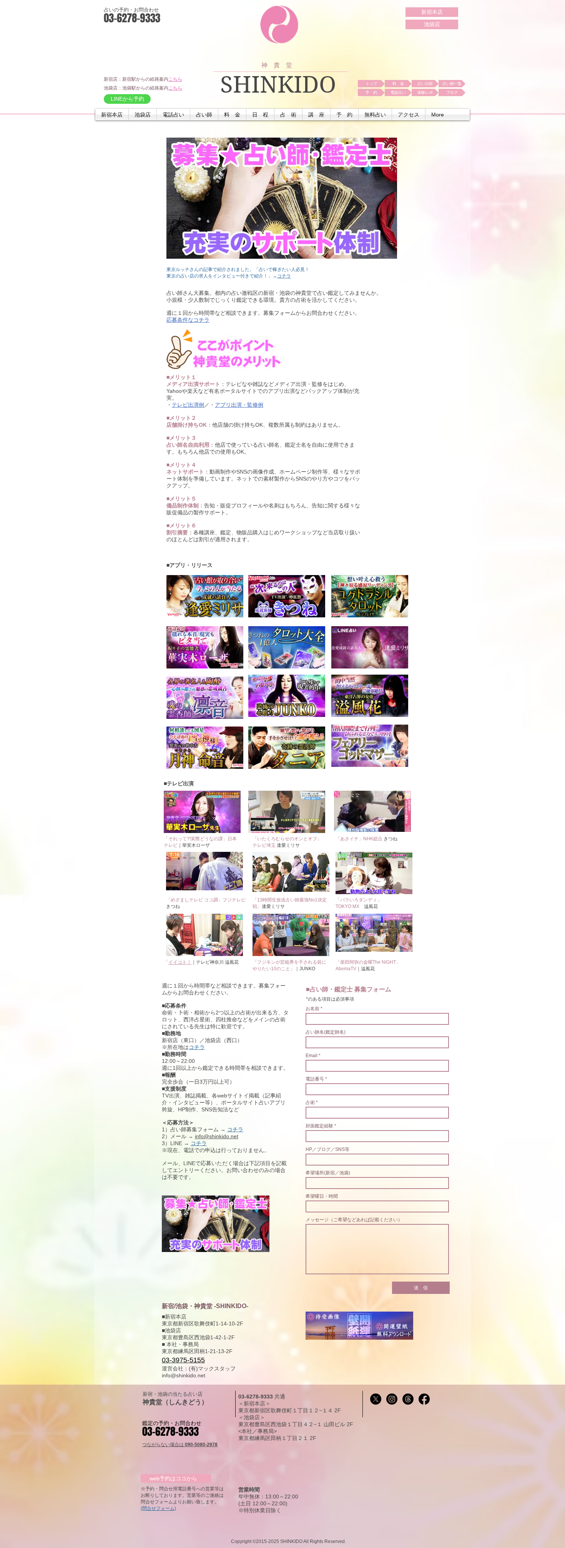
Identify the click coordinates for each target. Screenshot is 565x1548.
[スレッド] (408, 1399)
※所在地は (175, 1047)
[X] (375, 1399)
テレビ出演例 (188, 405)
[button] (173, 114)
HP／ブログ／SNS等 (327, 1149)
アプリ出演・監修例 (239, 405)
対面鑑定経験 (319, 1126)
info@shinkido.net (216, 1136)
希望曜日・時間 (322, 1196)
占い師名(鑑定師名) (326, 1032)
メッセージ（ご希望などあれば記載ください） (354, 1219)
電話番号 (315, 1079)
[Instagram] (391, 1399)
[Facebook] (424, 1399)
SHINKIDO (278, 84)
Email (311, 1055)
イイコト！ (179, 962)
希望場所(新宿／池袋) (328, 1173)
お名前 (313, 1008)
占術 (310, 1102)
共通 (279, 1396)
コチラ (284, 276)
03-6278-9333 (256, 1396)
